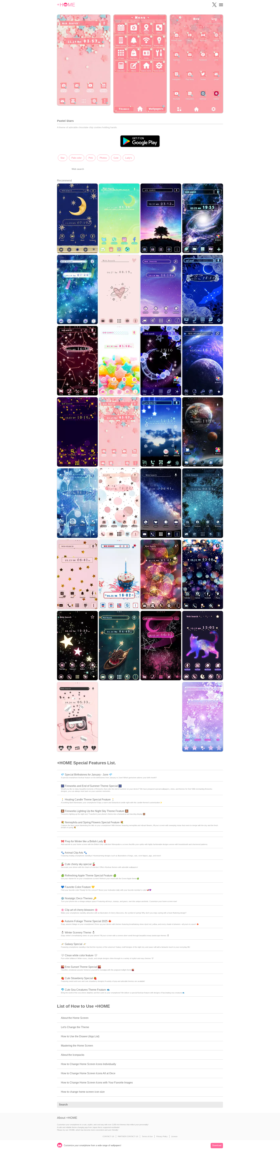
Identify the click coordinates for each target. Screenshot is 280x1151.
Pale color (76, 157)
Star (62, 157)
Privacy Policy (162, 1136)
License (174, 1136)
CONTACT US (108, 1136)
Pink (90, 157)
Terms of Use (147, 1136)
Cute (116, 157)
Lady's (128, 157)
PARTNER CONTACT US (128, 1136)
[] (219, 1105)
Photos (103, 157)
